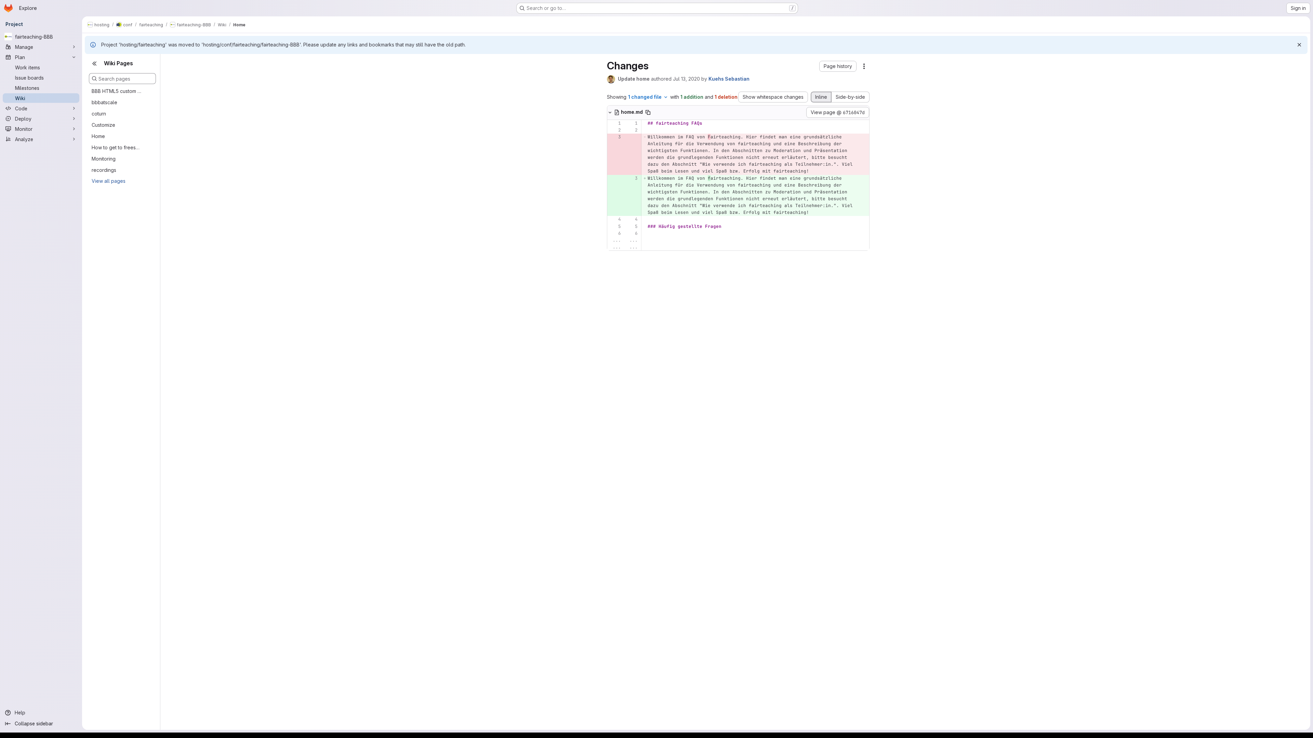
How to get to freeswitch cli (117, 147)
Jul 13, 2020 (686, 79)
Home (98, 136)
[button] (838, 66)
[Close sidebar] (94, 63)
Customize (103, 125)
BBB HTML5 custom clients (117, 91)
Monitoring (104, 159)
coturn (99, 114)
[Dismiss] (1299, 45)
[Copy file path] (648, 112)
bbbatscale (104, 102)
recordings (104, 170)
